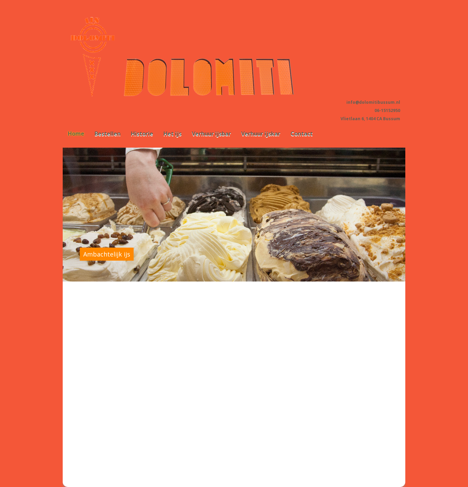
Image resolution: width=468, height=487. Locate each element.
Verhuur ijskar (260, 133)
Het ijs (172, 133)
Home (76, 133)
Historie (142, 133)
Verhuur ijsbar (211, 133)
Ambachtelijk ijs (106, 254)
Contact (302, 133)
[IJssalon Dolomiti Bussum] (221, 96)
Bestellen (108, 133)
